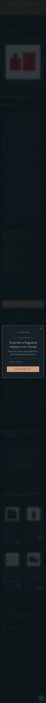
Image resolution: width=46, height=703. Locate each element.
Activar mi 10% (23, 369)
